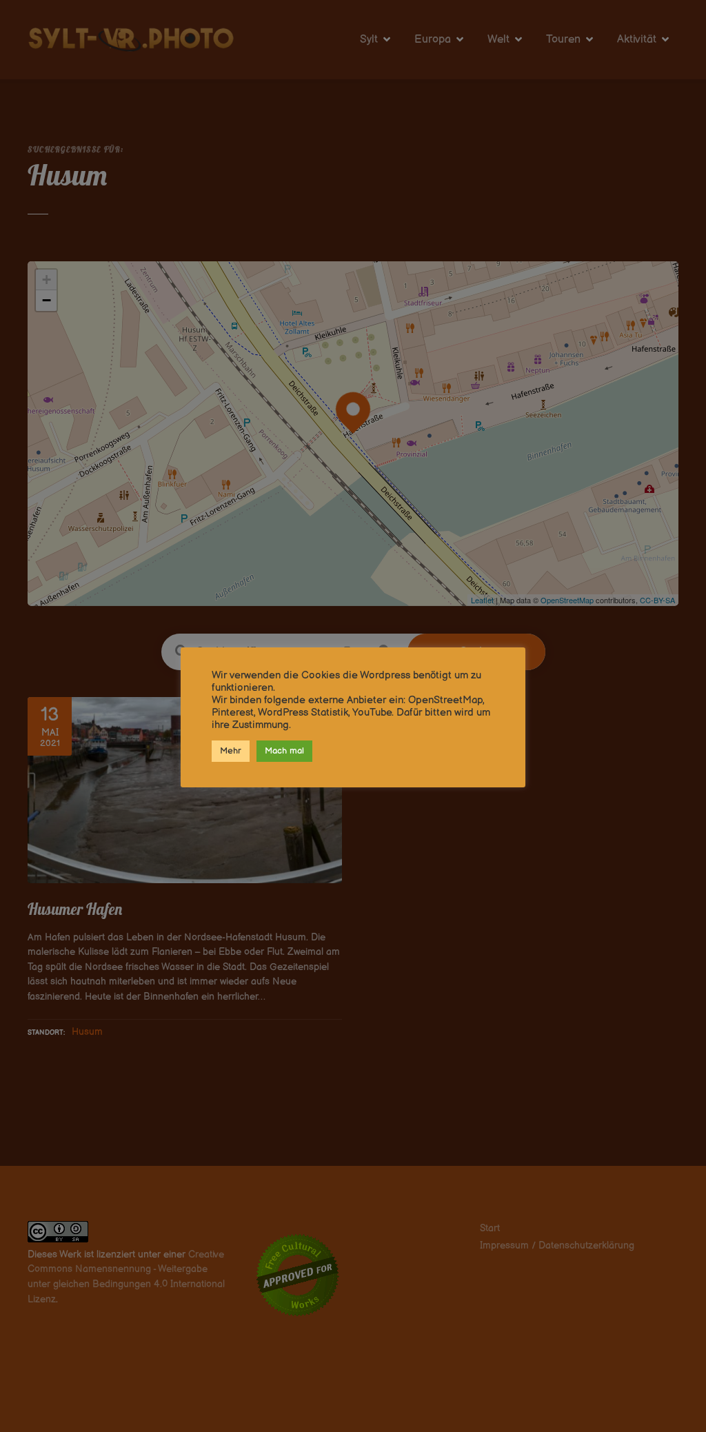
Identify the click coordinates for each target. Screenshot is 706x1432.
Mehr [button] (230, 750)
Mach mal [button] (284, 750)
